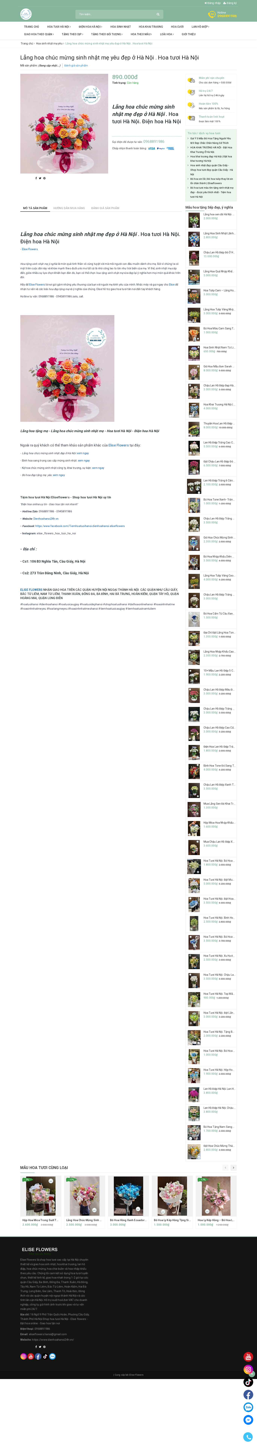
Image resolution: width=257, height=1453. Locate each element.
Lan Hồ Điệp (200, 26)
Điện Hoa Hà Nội (90, 26)
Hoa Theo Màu (141, 34)
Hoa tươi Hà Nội (58, 26)
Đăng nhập (214, 3)
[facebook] (38, 1356)
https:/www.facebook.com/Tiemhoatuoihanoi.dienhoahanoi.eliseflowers (80, 526)
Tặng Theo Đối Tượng (106, 34)
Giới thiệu (188, 34)
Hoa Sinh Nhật (120, 26)
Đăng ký (231, 3)
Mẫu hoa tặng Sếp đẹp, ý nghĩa (209, 207)
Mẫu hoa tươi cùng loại (44, 1167)
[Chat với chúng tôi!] (248, 1420)
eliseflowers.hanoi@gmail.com (48, 1334)
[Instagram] (23, 1356)
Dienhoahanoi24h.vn (46, 518)
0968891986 (227, 16)
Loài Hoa (166, 34)
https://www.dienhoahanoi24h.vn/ (53, 1339)
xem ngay (83, 453)
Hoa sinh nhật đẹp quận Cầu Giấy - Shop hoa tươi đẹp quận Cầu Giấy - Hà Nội (211, 170)
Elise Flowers (37, 284)
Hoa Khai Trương (151, 26)
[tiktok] (45, 1356)
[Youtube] (30, 1356)
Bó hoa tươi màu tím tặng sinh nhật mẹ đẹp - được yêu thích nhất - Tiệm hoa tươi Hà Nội (211, 192)
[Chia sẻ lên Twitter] (40, 178)
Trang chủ (31, 26)
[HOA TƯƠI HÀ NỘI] (26, 13)
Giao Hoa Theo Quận (38, 34)
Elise (172, 284)
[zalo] (52, 1356)
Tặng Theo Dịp (72, 34)
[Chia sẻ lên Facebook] (36, 178)
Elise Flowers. (30, 249)
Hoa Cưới (177, 26)
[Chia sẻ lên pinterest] (44, 178)
